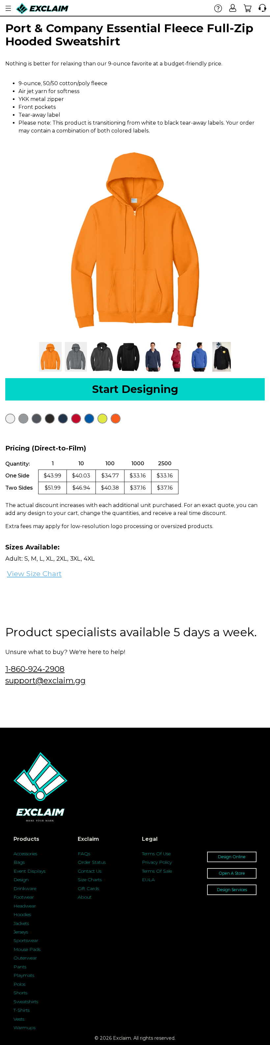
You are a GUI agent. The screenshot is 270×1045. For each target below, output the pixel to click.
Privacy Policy (157, 862)
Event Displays (29, 871)
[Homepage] (42, 8)
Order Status (92, 862)
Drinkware (25, 888)
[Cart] (247, 8)
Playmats (24, 975)
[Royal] (89, 419)
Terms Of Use (156, 854)
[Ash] (10, 419)
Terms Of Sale (157, 871)
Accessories (25, 854)
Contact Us (89, 871)
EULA (148, 880)
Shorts (20, 993)
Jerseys (21, 932)
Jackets (21, 923)
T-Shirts (22, 1010)
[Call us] (261, 8)
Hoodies (22, 914)
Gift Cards (88, 888)
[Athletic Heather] (23, 419)
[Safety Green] (102, 419)
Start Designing (135, 389)
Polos (19, 984)
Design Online (232, 856)
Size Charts (90, 880)
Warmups (25, 1028)
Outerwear (25, 958)
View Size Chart (34, 574)
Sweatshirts (26, 1002)
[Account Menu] (8, 8)
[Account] (233, 8)
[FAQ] (218, 8)
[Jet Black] (50, 419)
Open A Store (232, 873)
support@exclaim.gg (45, 680)
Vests (19, 1019)
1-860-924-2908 (35, 669)
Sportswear (26, 940)
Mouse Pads (27, 949)
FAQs (84, 854)
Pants (20, 967)
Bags (19, 862)
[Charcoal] (36, 419)
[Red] (76, 419)
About (85, 897)
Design (21, 880)
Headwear (25, 906)
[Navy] (63, 419)
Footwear (24, 897)
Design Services (232, 889)
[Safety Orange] (116, 419)
